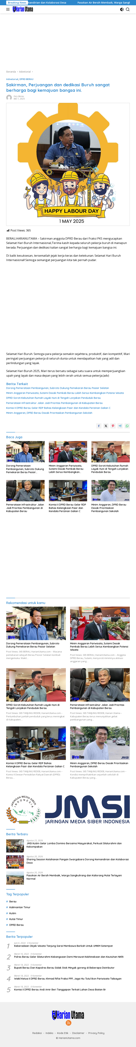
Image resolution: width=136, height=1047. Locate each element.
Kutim (12, 913)
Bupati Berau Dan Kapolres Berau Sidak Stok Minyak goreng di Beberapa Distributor (64, 967)
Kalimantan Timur (19, 907)
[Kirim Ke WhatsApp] (127, 426)
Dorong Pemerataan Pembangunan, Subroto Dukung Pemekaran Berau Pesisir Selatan (57, 388)
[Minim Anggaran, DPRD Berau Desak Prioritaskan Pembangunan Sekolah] (110, 490)
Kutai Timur (16, 919)
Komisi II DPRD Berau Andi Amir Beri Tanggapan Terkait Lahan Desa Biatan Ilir (60, 989)
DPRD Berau (16, 925)
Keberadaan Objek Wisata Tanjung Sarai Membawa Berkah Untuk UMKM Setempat (63, 945)
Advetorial (12, 79)
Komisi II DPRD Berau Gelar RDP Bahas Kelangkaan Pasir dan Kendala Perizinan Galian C (58, 408)
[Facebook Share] (98, 426)
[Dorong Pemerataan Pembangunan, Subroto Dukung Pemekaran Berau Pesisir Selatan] (25, 452)
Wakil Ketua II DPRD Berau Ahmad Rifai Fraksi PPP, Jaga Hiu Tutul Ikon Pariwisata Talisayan (67, 978)
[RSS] (68, 1023)
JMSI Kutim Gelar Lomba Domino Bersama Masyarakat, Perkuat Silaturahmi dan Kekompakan (74, 845)
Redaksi (37, 1033)
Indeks (49, 1033)
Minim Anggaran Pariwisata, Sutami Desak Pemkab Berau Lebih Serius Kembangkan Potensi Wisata (65, 393)
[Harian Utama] (22, 9)
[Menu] (8, 9)
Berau (12, 901)
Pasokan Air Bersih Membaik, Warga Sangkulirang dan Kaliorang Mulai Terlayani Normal (74, 877)
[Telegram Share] (120, 426)
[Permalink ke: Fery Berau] (9, 97)
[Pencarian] (128, 9)
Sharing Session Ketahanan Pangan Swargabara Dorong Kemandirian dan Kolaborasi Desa (78, 861)
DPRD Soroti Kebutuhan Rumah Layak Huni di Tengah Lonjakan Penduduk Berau (53, 397)
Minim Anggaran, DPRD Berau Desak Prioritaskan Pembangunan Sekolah (49, 412)
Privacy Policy (96, 1033)
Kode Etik (62, 1033)
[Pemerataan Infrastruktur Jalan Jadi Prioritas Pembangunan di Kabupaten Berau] (25, 490)
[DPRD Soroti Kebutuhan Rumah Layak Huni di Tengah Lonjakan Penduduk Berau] (110, 451)
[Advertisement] (68, 39)
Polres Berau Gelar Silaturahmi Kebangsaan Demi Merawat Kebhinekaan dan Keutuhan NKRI (68, 956)
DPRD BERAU (26, 79)
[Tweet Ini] (106, 426)
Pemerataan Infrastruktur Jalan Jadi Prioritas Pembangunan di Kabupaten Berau (54, 403)
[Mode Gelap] (122, 9)
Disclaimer (78, 1033)
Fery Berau (19, 96)
